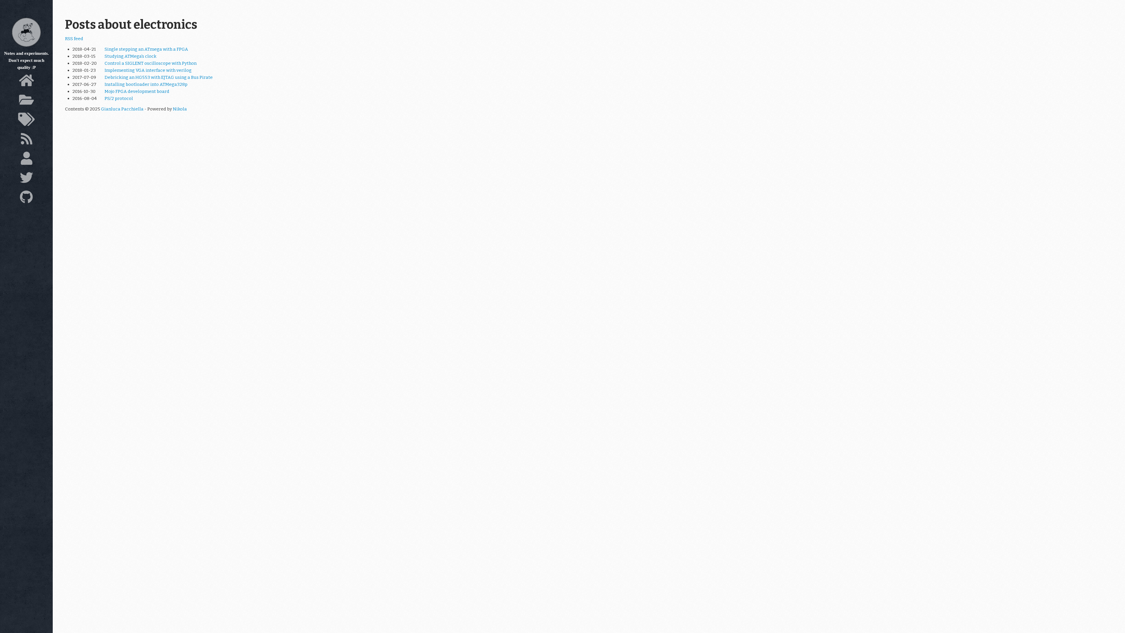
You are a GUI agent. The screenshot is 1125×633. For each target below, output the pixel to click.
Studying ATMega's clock (130, 56)
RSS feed (74, 38)
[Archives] (26, 101)
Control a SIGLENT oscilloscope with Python (151, 63)
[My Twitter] (26, 179)
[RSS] (26, 140)
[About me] (26, 160)
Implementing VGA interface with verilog (148, 70)
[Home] (26, 82)
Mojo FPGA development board (137, 91)
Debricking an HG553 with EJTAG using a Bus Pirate (159, 77)
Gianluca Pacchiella (122, 109)
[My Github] (26, 198)
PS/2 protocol (119, 98)
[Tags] (26, 121)
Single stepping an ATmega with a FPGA (146, 49)
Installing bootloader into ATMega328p (146, 84)
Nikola (180, 109)
